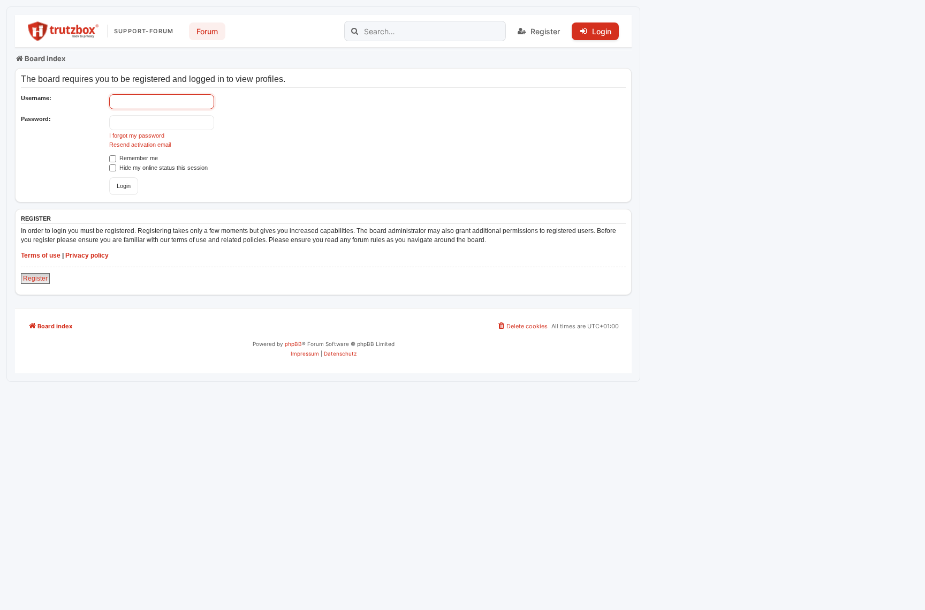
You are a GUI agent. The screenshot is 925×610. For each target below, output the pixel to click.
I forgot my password (136, 135)
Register (35, 278)
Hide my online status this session (163, 167)
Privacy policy (87, 255)
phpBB (293, 344)
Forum (207, 31)
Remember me (138, 158)
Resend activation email (140, 144)
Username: (36, 98)
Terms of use (40, 255)
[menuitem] (522, 326)
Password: (36, 119)
